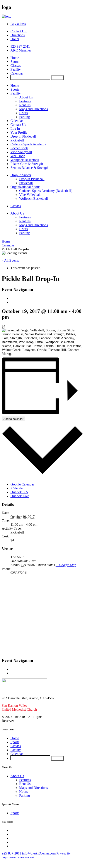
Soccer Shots (19, 148)
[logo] (6, 16)
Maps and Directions (33, 109)
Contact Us (18, 124)
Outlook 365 (19, 492)
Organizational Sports (25, 187)
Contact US (18, 31)
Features (25, 101)
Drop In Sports (20, 175)
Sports (14, 61)
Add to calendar (13, 419)
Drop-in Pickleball (23, 136)
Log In (15, 128)
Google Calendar (22, 484)
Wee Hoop (17, 156)
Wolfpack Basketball (24, 160)
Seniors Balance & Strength (29, 168)
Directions (17, 35)
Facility (15, 69)
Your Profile (18, 132)
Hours (14, 39)
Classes (15, 65)
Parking (24, 117)
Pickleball (17, 140)
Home (14, 58)
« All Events (10, 260)
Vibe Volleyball (21, 152)
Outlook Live (19, 496)
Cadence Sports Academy (28, 144)
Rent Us (25, 105)
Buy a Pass (18, 24)
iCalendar (17, 488)
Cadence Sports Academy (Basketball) (45, 191)
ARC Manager (20, 50)
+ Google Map (66, 565)
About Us (26, 97)
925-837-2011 (20, 46)
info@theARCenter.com (39, 853)
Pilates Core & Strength (26, 164)
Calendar (16, 73)
